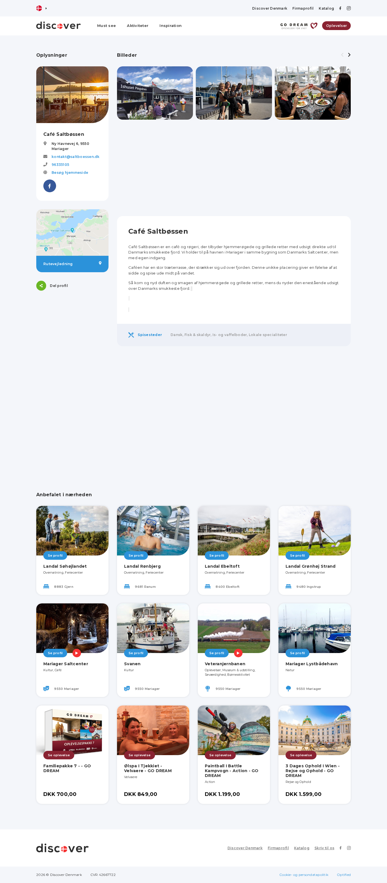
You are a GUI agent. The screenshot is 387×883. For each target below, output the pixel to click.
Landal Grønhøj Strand (310, 566)
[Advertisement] (72, 384)
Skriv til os (324, 848)
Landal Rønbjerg (142, 566)
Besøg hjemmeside (70, 172)
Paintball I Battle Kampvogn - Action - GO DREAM (232, 770)
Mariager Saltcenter (65, 663)
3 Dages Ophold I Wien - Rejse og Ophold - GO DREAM (313, 770)
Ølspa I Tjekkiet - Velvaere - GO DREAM (148, 768)
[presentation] (342, 55)
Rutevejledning (58, 264)
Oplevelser (336, 26)
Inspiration (171, 25)
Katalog (326, 8)
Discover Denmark (269, 8)
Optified (344, 875)
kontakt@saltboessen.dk (76, 157)
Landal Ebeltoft (222, 566)
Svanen (132, 663)
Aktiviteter (137, 25)
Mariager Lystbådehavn (312, 663)
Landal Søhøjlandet (65, 566)
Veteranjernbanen (225, 663)
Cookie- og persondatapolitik (303, 875)
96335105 (60, 164)
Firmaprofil (303, 8)
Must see (106, 25)
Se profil (55, 555)
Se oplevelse (59, 755)
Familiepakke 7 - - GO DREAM (67, 768)
